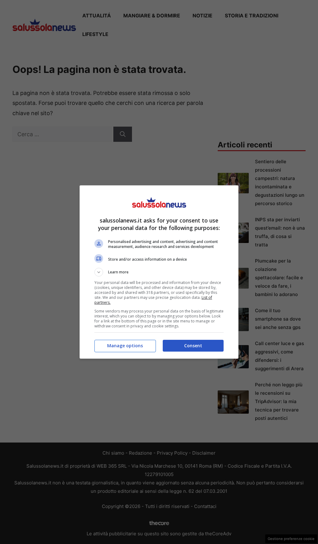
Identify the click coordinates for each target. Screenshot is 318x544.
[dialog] (159, 272)
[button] (159, 272)
